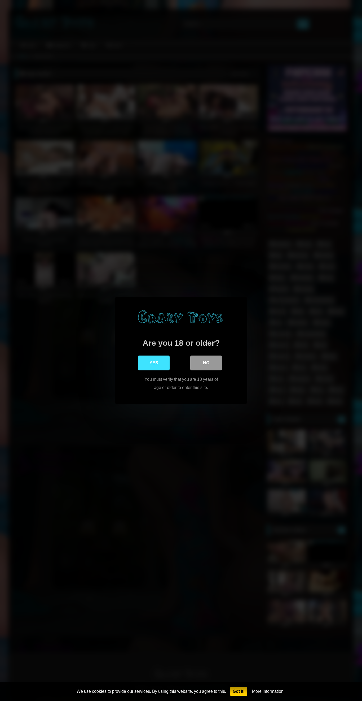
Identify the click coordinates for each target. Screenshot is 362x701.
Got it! (239, 691)
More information (268, 691)
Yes (153, 363)
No (206, 363)
